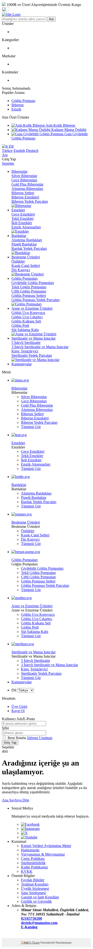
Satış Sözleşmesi (33, 893)
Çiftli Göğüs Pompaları (28, 291)
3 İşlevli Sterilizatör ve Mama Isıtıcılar (39, 347)
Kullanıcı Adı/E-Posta (18, 719)
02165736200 (31, 918)
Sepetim (8, 163)
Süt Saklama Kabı (25, 330)
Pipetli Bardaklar (24, 244)
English (19, 151)
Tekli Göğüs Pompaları (28, 287)
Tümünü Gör (31, 427)
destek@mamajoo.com (39, 923)
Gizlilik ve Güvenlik (36, 901)
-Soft (25, 942)
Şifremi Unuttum (39, 738)
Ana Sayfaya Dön (15, 800)
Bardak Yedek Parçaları (29, 248)
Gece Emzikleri (23, 214)
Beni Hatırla (17, 738)
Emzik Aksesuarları (26, 227)
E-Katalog (29, 927)
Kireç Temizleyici (24, 351)
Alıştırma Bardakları (26, 240)
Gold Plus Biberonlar (27, 184)
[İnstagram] (30, 829)
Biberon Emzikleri (25, 197)
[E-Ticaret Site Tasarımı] (8, 936)
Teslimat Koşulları (34, 884)
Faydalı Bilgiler (32, 880)
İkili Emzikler (21, 223)
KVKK (26, 871)
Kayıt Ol (18, 711)
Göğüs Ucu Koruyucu (28, 313)
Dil (11, 146)
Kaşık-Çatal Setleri (25, 266)
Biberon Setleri (22, 193)
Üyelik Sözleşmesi (35, 888)
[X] (24, 833)
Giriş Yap (10, 742)
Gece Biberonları (24, 180)
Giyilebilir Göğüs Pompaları (32, 283)
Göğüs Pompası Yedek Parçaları (35, 300)
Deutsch (32, 151)
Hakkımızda (30, 850)
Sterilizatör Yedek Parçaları (31, 355)
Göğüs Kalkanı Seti (26, 321)
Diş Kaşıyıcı (20, 270)
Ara (51, 19)
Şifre (5, 728)
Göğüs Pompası (23, 101)
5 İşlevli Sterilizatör (26, 343)
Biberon (17, 105)
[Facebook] (30, 824)
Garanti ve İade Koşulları (40, 897)
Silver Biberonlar (24, 176)
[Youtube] (29, 837)
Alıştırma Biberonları (27, 189)
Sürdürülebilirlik (33, 863)
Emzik (16, 109)
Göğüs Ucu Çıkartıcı (27, 317)
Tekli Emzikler (22, 219)
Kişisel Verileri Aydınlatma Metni (46, 846)
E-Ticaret (34, 942)
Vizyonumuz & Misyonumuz (43, 854)
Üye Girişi (19, 706)
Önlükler (18, 261)
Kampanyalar (21, 682)
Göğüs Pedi (20, 325)
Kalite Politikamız (34, 867)
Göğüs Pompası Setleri (28, 296)
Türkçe (7, 151)
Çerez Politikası (33, 859)
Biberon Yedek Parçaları (29, 201)
